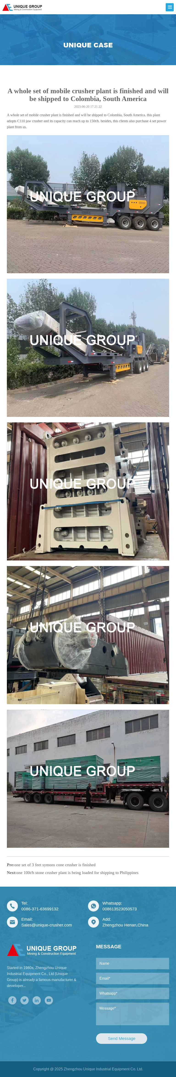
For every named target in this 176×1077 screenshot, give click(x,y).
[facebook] (12, 1000)
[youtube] (49, 1000)
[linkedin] (37, 1000)
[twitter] (24, 1000)
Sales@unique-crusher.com (46, 925)
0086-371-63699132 (39, 909)
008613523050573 (119, 909)
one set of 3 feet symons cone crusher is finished (55, 864)
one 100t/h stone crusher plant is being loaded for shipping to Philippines (77, 872)
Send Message (121, 1038)
